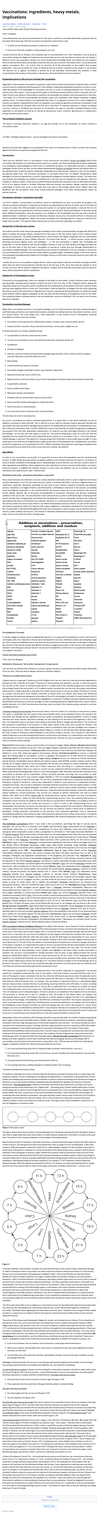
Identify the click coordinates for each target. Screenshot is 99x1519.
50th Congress (24, 24)
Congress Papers (9, 24)
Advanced (36, 24)
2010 (44, 24)
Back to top (49, 1506)
